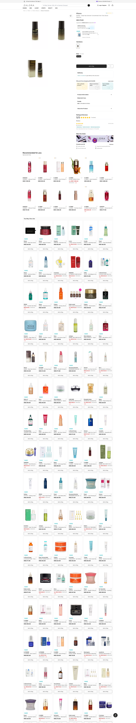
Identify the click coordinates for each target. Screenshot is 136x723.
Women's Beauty (35, 10)
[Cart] (112, 5)
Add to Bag (91, 66)
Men (31, 8)
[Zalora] (29, 5)
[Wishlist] (109, 5)
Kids (56, 8)
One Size (79, 56)
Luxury (37, 8)
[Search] (89, 5)
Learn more (110, 81)
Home (24, 10)
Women (25, 8)
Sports (43, 8)
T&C (89, 28)
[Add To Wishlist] (110, 66)
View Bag (110, 62)
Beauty (50, 8)
